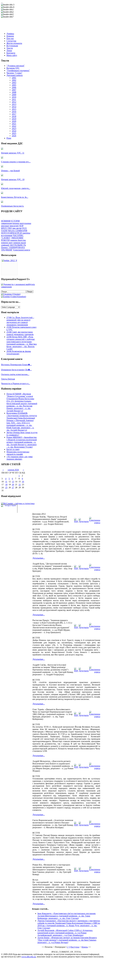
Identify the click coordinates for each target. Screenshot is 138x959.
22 (20, 484)
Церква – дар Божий (10, 170)
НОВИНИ (6, 221)
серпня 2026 (13, 470)
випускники (25, 223)
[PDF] (76, 521)
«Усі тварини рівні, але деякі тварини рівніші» (19, 457)
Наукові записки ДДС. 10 (12, 179)
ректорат (5, 226)
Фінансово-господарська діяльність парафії (17, 453)
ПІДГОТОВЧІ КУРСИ (11, 233)
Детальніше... (38, 558)
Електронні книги (21, 250)
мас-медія (17, 228)
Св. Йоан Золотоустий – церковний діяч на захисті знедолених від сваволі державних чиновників (20, 321)
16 (23, 481)
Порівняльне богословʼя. (12, 206)
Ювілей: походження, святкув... (15, 188)
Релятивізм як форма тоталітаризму (18, 352)
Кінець (85, 947)
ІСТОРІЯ (15, 221)
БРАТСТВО (6, 228)
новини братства (18, 240)
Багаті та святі (12, 449)
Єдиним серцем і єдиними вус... (16, 162)
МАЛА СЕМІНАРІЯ (17, 230)
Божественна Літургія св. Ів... (14, 197)
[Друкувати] (84, 521)
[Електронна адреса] (94, 522)
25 (6, 487)
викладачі (14, 226)
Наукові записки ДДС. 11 (12, 153)
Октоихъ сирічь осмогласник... (15, 374)
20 (13, 484)
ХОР (21, 226)
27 (13, 487)
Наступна (74, 947)
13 (13, 481)
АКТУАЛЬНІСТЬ (18, 245)
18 (6, 484)
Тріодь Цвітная (8, 379)
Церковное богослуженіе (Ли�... (16, 370)
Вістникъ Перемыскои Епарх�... (16, 364)
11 (6, 481)
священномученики (10, 223)
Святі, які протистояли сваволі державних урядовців (20, 333)
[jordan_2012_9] (9, 260)
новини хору (7, 242)
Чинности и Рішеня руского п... (15, 383)
